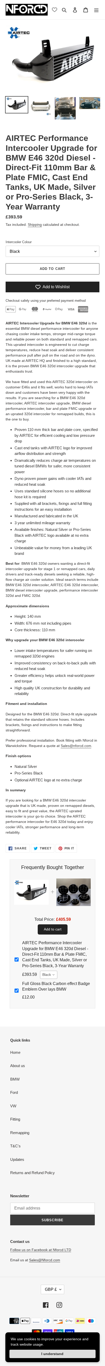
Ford (14, 1092)
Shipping (35, 224)
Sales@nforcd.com (76, 746)
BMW (15, 1079)
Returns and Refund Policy (32, 1173)
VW (13, 1106)
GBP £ (51, 1289)
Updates (17, 1159)
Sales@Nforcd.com (44, 1260)
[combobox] (48, 975)
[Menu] (96, 9)
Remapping (19, 1133)
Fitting (15, 1119)
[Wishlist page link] (54, 9)
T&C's (15, 1146)
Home (15, 1052)
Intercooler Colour (19, 242)
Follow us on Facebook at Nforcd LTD (40, 1250)
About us (17, 1065)
